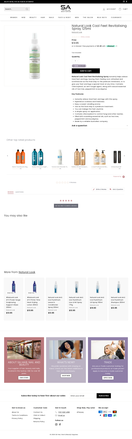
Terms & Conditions (20, 415)
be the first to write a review (66, 206)
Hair (43, 17)
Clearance (116, 17)
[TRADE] (108, 349)
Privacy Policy (17, 418)
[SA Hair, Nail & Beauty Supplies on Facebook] (60, 424)
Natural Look (77, 32)
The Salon (88, 17)
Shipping (37, 418)
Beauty (33, 17)
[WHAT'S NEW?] (66, 349)
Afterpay (80, 412)
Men (77, 17)
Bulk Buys (102, 17)
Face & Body (64, 17)
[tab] (100, 189)
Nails (51, 17)
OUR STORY (24, 378)
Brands (14, 17)
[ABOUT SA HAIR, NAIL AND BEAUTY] (24, 349)
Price (74, 40)
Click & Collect (39, 415)
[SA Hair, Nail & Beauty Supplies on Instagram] (56, 424)
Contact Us (38, 412)
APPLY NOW (108, 378)
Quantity (76, 56)
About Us (15, 412)
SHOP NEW (66, 376)
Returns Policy (39, 422)
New (24, 17)
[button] (7, 156)
